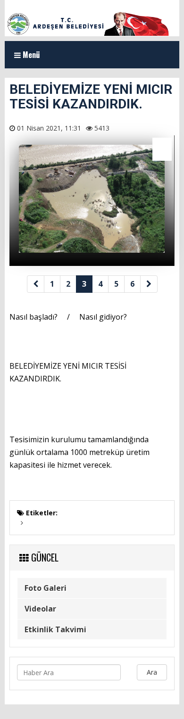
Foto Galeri (46, 588)
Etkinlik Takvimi (55, 629)
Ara (152, 672)
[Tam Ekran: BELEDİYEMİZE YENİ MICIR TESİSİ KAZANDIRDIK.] (162, 149)
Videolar (40, 608)
